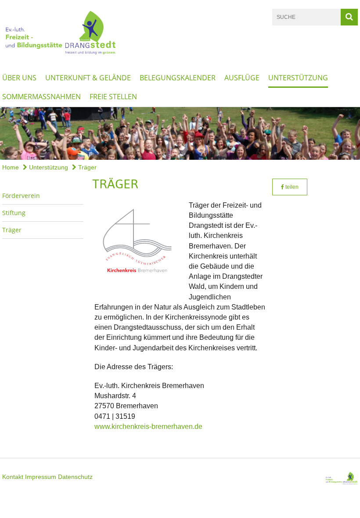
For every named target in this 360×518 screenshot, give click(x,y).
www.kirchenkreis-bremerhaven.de (148, 426)
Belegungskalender (178, 78)
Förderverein (21, 195)
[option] (180, 133)
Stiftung (13, 213)
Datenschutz (75, 476)
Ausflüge (241, 78)
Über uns (19, 78)
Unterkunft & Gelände (88, 78)
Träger (86, 167)
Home (10, 167)
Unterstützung (298, 78)
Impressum (40, 476)
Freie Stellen (113, 96)
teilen (291, 187)
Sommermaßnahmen (41, 96)
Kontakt (12, 476)
